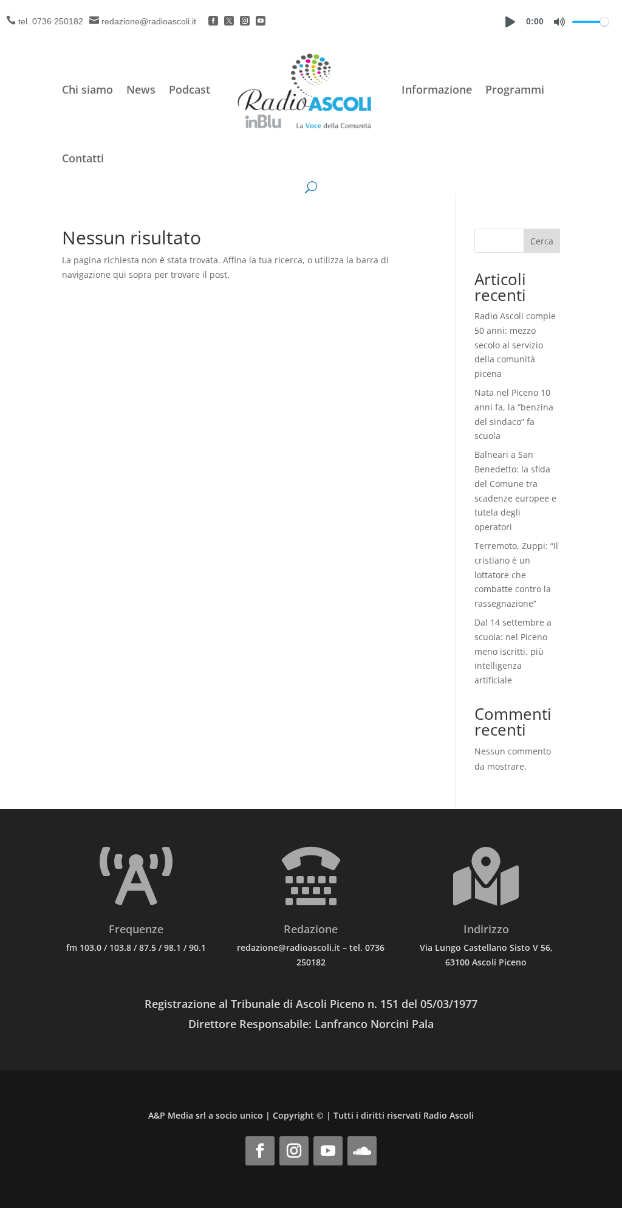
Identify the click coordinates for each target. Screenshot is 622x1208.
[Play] (510, 22)
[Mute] (559, 22)
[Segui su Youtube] (328, 1150)
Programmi (514, 89)
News (141, 89)
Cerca (541, 241)
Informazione (437, 89)
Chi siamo (87, 89)
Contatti (83, 158)
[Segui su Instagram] (294, 1150)
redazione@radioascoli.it (148, 21)
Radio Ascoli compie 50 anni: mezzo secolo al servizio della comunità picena (515, 344)
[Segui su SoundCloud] (362, 1150)
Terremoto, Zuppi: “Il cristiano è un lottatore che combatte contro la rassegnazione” (516, 574)
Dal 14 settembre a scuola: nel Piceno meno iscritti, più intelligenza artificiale (513, 651)
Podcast (189, 89)
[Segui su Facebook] (260, 1150)
